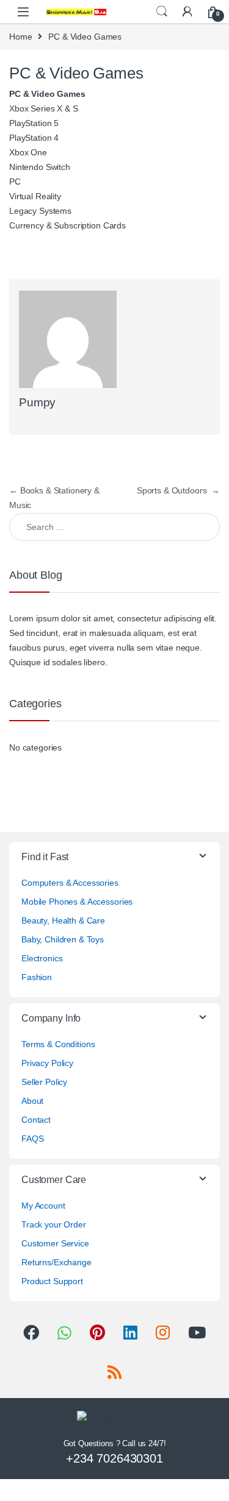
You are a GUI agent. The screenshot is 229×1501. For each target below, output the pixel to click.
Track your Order (53, 1224)
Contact (36, 1120)
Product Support (52, 1281)
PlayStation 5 (34, 123)
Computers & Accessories (69, 883)
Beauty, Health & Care (63, 920)
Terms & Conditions (58, 1044)
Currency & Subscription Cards (67, 225)
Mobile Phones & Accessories (77, 901)
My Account (43, 1205)
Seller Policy (44, 1082)
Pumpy (37, 402)
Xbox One (28, 152)
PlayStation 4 (34, 138)
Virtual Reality (35, 196)
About (32, 1101)
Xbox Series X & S (43, 108)
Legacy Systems (40, 211)
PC (15, 181)
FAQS (32, 1138)
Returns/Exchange (56, 1262)
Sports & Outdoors (178, 490)
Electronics (41, 958)
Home (20, 36)
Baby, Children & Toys (62, 939)
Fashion (36, 977)
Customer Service (55, 1243)
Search (162, 11)
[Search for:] (114, 527)
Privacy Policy (47, 1063)
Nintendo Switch (39, 167)
